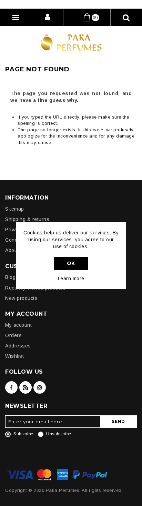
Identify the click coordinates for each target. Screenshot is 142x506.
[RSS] (25, 387)
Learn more (71, 278)
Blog (10, 277)
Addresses (18, 345)
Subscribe (23, 434)
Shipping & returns (27, 219)
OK (71, 263)
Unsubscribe (58, 434)
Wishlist (14, 356)
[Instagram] (39, 387)
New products (21, 298)
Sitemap (14, 209)
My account (18, 325)
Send (118, 421)
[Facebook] (11, 387)
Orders (13, 335)
